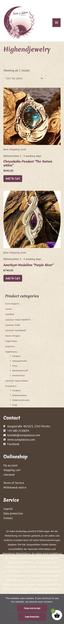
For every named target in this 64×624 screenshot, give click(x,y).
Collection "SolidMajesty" (16, 330)
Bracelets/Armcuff (20, 370)
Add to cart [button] (13, 178)
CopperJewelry (11, 351)
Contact (8, 518)
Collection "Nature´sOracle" (17, 380)
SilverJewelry (11, 386)
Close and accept (32, 608)
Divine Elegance (12, 303)
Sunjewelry (10, 346)
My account (10, 465)
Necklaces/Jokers (19, 395)
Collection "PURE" (12, 325)
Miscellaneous (18, 375)
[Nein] (59, 609)
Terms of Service (13, 483)
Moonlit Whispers (12, 335)
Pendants (16, 356)
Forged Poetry (11, 341)
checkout (9, 475)
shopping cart (11, 470)
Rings (14, 365)
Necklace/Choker (19, 361)
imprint (8, 509)
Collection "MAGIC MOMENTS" (18, 319)
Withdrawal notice (14, 487)
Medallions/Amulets (21, 400)
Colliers (8, 309)
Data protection (13, 513)
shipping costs (17, 149)
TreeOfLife (9, 314)
